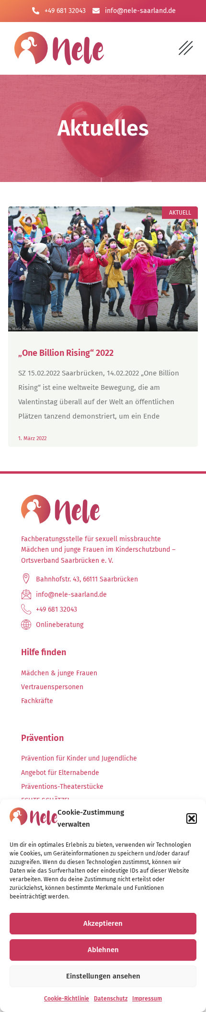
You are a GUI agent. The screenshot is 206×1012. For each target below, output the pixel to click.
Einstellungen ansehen (103, 976)
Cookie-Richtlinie (66, 998)
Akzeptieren (103, 923)
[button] (191, 818)
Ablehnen (103, 949)
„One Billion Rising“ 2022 (66, 353)
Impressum (147, 998)
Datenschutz (110, 998)
